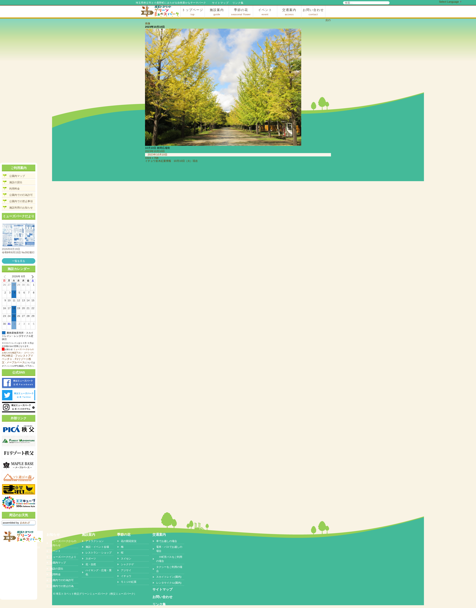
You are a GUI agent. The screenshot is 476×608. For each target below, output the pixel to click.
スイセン (126, 558)
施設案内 (217, 12)
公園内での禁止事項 (21, 201)
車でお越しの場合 (166, 541)
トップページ (192, 12)
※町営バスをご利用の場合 (169, 558)
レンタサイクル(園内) (168, 582)
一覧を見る (18, 260)
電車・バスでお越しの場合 (169, 548)
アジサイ (126, 570)
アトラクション (95, 541)
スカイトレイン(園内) (168, 576)
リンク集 (238, 2)
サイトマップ (220, 2)
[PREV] (5, 276)
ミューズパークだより (63, 556)
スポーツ (91, 558)
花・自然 (91, 564)
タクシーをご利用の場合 (169, 568)
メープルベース (16, 362)
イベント (265, 12)
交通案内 (289, 12)
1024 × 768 (151, 157)
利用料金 (14, 188)
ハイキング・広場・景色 (99, 572)
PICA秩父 (7, 355)
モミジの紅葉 (128, 581)
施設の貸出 (15, 182)
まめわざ (25, 522)
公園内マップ (17, 175)
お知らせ (53, 534)
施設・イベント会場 (97, 546)
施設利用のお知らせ (21, 207)
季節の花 (241, 12)
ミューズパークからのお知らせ (63, 543)
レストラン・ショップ (99, 552)
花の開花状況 (128, 541)
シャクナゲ (127, 564)
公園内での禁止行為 (62, 586)
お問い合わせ (313, 12)
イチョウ (126, 576)
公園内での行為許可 (21, 194)
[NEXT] (31, 276)
